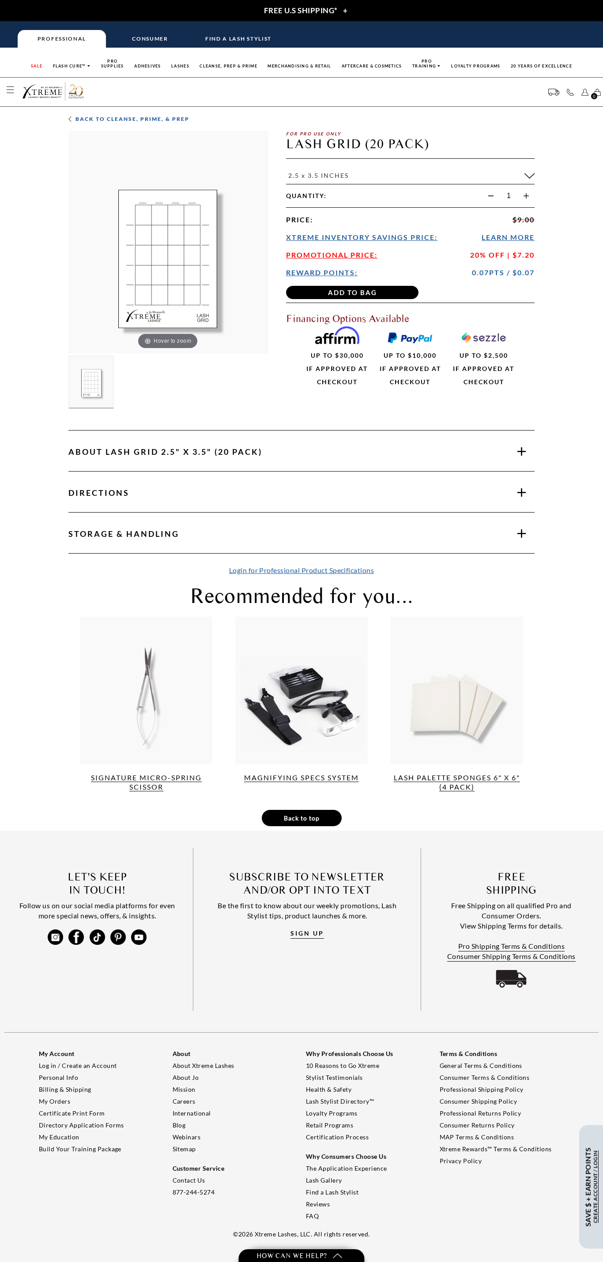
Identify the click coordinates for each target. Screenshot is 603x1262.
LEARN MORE (508, 237)
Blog (179, 1125)
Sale (36, 66)
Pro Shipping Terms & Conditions (511, 946)
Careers (184, 1101)
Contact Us (189, 1180)
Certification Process (337, 1137)
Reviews (318, 1204)
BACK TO (131, 119)
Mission (184, 1089)
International (192, 1113)
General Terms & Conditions (481, 1065)
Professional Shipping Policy (482, 1089)
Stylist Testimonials (334, 1077)
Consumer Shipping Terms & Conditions (511, 956)
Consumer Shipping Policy (478, 1101)
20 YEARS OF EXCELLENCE (541, 66)
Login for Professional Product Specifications (301, 570)
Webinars (187, 1137)
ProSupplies (112, 63)
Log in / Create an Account (78, 1065)
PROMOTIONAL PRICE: (331, 255)
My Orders (54, 1101)
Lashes (180, 66)
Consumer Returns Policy (477, 1125)
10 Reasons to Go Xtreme (342, 1065)
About (165, 452)
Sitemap (184, 1149)
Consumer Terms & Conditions (485, 1077)
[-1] (490, 195)
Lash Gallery (324, 1180)
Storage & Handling (123, 534)
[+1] (526, 195)
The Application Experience (346, 1168)
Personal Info (58, 1077)
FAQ (312, 1216)
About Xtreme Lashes (203, 1065)
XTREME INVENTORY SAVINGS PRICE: (361, 237)
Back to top (302, 818)
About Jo (186, 1077)
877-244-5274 (194, 1192)
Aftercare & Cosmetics (372, 66)
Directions (98, 493)
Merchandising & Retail (299, 66)
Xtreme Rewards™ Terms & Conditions (496, 1149)
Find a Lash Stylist (332, 1192)
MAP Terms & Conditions (477, 1137)
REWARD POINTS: (322, 272)
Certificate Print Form (72, 1113)
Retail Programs (329, 1125)
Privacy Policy (461, 1161)
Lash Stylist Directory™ (340, 1101)
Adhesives (147, 66)
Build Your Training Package (80, 1149)
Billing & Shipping (65, 1089)
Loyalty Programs (475, 66)
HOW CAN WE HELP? (292, 1255)
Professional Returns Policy (480, 1113)
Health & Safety (328, 1089)
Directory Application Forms (81, 1125)
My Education (59, 1137)
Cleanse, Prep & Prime (228, 66)
